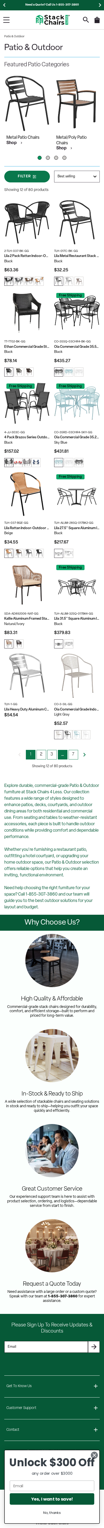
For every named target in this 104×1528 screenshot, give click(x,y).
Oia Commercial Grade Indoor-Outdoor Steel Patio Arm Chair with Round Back (77, 709)
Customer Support (21, 1408)
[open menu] (6, 20)
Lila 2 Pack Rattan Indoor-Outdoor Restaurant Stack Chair (27, 256)
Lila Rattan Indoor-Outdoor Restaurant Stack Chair (27, 528)
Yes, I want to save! (52, 1499)
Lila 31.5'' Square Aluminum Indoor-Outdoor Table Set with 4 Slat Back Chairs (77, 618)
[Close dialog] (94, 1455)
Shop (12, 143)
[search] (86, 20)
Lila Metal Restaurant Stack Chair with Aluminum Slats (77, 256)
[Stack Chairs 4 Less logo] (52, 20)
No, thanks (52, 1512)
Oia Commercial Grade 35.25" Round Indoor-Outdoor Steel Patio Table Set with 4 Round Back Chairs (77, 437)
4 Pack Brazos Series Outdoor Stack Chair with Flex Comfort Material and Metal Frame (27, 437)
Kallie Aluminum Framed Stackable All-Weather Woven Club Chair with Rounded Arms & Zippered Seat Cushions (27, 618)
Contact (12, 1430)
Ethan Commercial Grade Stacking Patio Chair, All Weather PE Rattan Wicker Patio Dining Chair (27, 347)
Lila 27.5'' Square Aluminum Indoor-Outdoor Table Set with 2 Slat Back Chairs (77, 528)
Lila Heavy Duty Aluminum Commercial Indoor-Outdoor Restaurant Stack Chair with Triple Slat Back (27, 709)
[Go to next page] (84, 755)
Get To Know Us (19, 1386)
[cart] (97, 23)
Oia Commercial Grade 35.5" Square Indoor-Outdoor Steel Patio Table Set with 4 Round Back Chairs (77, 347)
